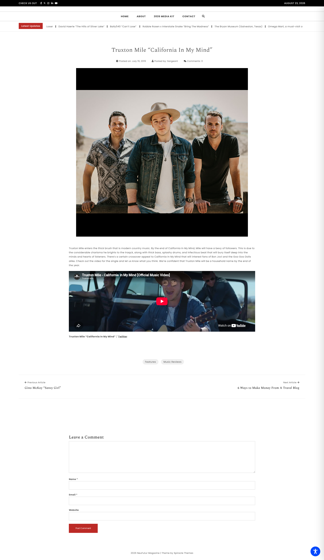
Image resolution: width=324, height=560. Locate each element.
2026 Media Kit (164, 16)
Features (150, 362)
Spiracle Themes (183, 553)
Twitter (122, 336)
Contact (188, 16)
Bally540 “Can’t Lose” (108, 26)
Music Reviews (172, 362)
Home (125, 16)
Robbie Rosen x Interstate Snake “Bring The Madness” (160, 26)
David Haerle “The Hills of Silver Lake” (65, 26)
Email (73, 494)
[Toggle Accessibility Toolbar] (315, 551)
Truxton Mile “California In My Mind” (162, 50)
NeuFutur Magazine (148, 553)
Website (74, 510)
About (141, 16)
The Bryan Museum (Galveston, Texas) (223, 26)
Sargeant (172, 61)
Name (73, 479)
